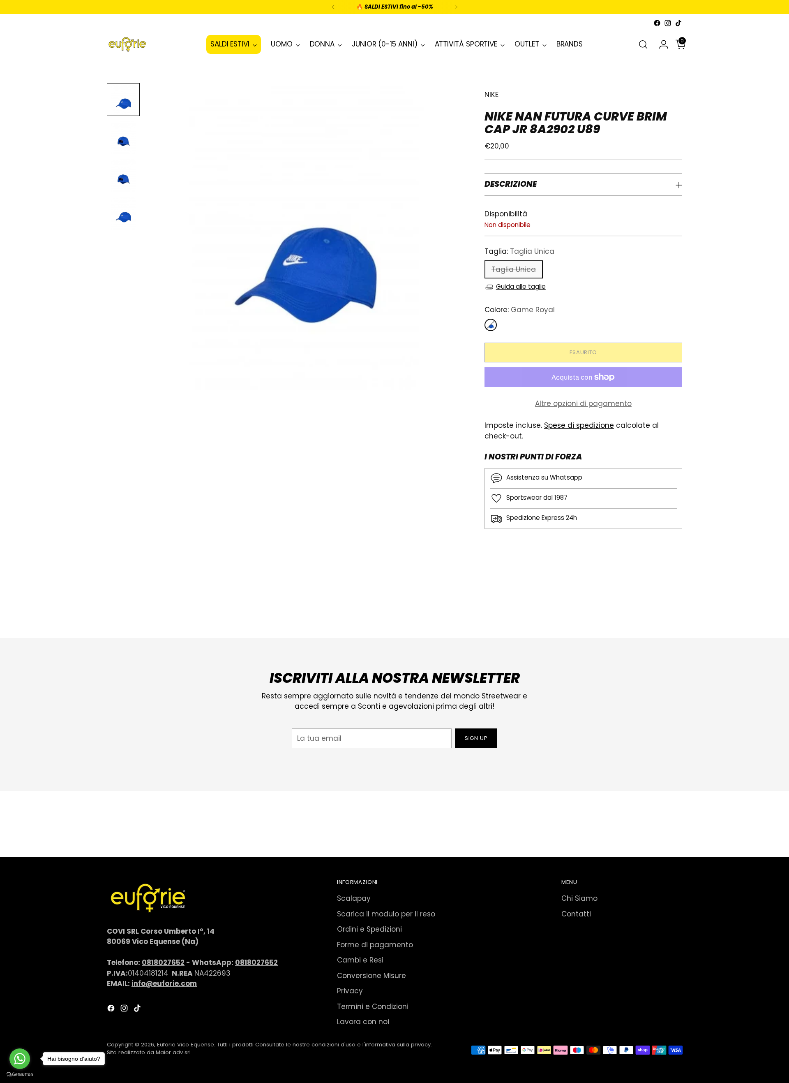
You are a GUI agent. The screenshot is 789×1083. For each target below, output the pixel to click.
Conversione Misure (371, 976)
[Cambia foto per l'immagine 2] (123, 137)
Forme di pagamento (375, 945)
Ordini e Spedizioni (369, 929)
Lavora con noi (363, 1022)
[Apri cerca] (643, 44)
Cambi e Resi (360, 960)
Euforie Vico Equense (185, 1044)
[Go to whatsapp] (19, 1058)
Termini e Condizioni (372, 1006)
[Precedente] (333, 7)
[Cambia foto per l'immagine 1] (123, 99)
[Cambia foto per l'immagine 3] (123, 175)
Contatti (576, 914)
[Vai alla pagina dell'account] (660, 44)
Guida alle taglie (521, 286)
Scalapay (354, 898)
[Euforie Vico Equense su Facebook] (657, 23)
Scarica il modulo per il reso (386, 914)
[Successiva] (456, 7)
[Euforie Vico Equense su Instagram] (667, 23)
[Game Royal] (490, 325)
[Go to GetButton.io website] (20, 1074)
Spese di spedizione (579, 425)
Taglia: (519, 251)
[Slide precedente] (656, 610)
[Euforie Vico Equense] (127, 44)
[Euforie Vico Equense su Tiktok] (678, 23)
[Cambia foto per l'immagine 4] (123, 213)
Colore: (519, 310)
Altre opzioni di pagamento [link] (583, 403)
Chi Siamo (579, 898)
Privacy (350, 991)
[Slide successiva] (675, 610)
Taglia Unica (513, 269)
